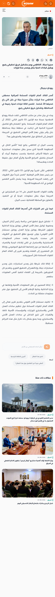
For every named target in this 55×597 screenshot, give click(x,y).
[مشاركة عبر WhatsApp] (42, 60)
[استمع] (27, 77)
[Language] (8, 3)
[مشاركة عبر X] (46, 60)
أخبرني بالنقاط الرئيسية (18, 356)
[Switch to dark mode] (46, 3)
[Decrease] (9, 77)
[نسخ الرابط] (28, 60)
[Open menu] (4, 10)
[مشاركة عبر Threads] (33, 60)
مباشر (47, 11)
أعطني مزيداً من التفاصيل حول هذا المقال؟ (29, 363)
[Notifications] (50, 3)
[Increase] (4, 77)
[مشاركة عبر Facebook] (51, 60)
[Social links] (3, 3)
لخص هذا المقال (37, 356)
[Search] (13, 3)
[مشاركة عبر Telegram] (38, 60)
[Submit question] (47, 346)
